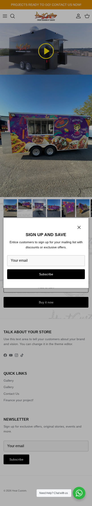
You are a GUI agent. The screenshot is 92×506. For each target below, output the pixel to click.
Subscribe (46, 274)
